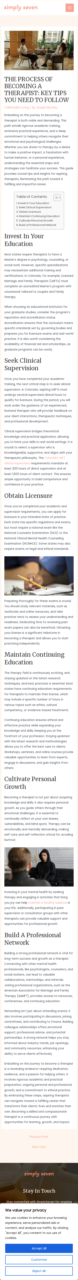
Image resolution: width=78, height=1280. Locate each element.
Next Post (39, 1147)
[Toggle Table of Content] (55, 197)
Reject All (39, 1271)
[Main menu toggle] (70, 8)
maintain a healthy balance (47, 903)
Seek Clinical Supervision (35, 207)
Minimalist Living (18, 108)
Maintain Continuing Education (39, 216)
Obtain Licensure (30, 212)
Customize (39, 1260)
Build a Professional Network (37, 225)
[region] (39, 1241)
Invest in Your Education (33, 203)
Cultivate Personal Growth (36, 220)
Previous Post (39, 1137)
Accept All (39, 1248)
